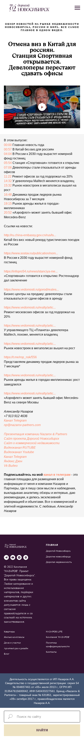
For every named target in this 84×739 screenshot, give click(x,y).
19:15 (8, 203)
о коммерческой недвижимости (36, 443)
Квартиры (9, 631)
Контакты (51, 651)
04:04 (8, 154)
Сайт (8, 443)
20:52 (8, 212)
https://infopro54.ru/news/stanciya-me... (31, 271)
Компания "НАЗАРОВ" (58, 637)
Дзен (18, 461)
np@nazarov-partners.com (22, 425)
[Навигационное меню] (77, 8)
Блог (6, 653)
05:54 (8, 162)
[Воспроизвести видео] (42, 107)
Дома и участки (12, 642)
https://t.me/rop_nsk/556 (20, 357)
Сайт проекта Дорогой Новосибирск (31, 438)
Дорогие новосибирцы (58, 556)
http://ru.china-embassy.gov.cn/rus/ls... (30, 235)
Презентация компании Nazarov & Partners (35, 434)
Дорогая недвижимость (59, 562)
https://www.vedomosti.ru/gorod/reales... (31, 289)
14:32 (8, 181)
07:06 (8, 167)
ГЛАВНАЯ (52, 544)
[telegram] (6, 557)
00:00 (8, 145)
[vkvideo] (25, 557)
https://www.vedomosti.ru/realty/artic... (30, 307)
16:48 (8, 194)
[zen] (19, 557)
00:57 (8, 149)
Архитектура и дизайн (16, 648)
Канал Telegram (15, 420)
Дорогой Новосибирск (58, 550)
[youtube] (12, 557)
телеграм (63, 474)
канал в (50, 474)
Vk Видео (11, 465)
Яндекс (9, 461)
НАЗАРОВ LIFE (54, 631)
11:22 (8, 176)
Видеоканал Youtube (19, 452)
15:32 (8, 185)
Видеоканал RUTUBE (20, 447)
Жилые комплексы (14, 637)
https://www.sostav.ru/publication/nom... (31, 253)
